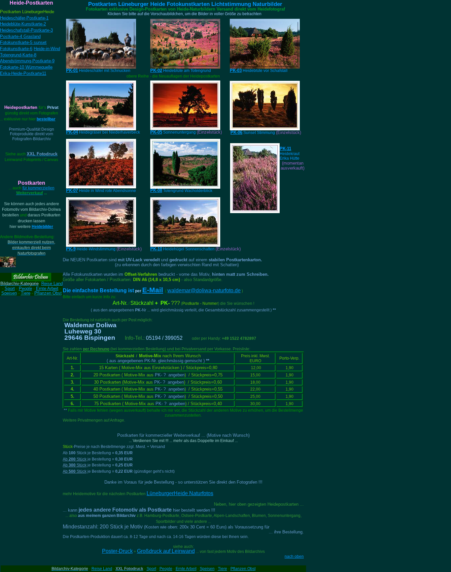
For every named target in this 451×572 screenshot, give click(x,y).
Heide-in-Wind (47, 48)
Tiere (25, 293)
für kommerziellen (35, 190)
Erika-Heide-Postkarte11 (23, 73)
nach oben (294, 556)
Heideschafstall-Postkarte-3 (26, 30)
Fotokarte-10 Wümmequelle (26, 67)
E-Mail (152, 290)
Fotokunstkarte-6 (16, 48)
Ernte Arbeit (47, 288)
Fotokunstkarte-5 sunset (23, 42)
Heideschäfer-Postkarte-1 (24, 18)
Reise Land (52, 283)
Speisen (9, 293)
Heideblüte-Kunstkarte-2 (23, 23)
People (25, 288)
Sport (10, 288)
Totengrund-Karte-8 (18, 54)
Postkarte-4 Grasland (20, 36)
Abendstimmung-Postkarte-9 (27, 60)
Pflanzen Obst (243, 568)
